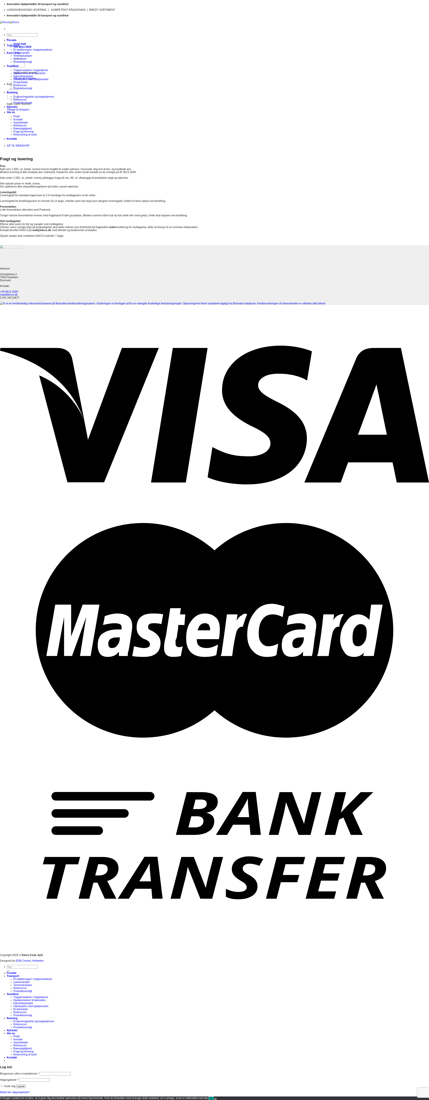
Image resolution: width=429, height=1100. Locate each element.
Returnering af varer (25, 134)
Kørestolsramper (23, 76)
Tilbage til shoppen (18, 109)
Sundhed (12, 66)
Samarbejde (20, 122)
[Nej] (215, 1098)
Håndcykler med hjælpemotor (30, 79)
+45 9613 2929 (9, 291)
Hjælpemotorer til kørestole (29, 73)
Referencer (20, 85)
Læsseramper (21, 52)
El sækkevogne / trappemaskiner (32, 49)
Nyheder (12, 106)
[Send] (8, 970)
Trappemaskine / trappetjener (30, 70)
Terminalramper (22, 985)
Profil (16, 116)
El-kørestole (20, 82)
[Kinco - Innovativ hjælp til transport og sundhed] (9, 22)
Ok (211, 1098)
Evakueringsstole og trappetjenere (33, 96)
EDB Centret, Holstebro (30, 960)
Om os (11, 112)
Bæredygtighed (22, 128)
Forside (11, 40)
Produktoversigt (22, 88)
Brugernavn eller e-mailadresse (19, 1073)
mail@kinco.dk (9, 294)
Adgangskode (9, 1079)
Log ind (20, 1086)
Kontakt (17, 119)
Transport (13, 45)
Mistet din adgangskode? (15, 1092)
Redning (12, 1018)
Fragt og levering (23, 131)
